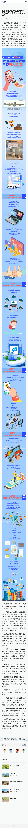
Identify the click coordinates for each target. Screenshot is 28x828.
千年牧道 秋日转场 (14, 789)
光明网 (5, 18)
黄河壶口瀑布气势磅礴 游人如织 (18, 781)
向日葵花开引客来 (14, 765)
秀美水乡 (12, 773)
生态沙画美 (13, 798)
